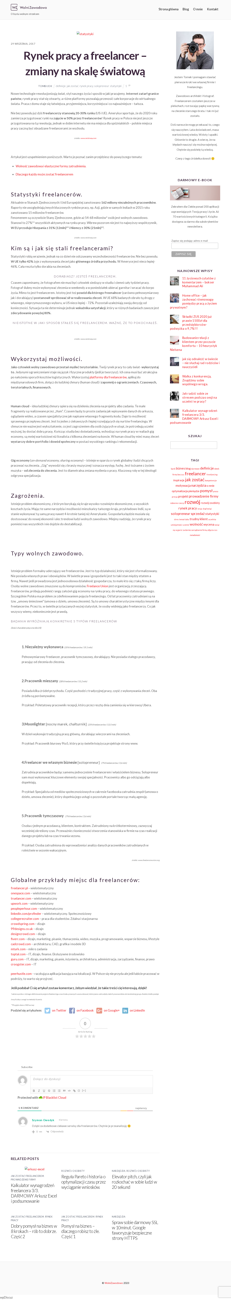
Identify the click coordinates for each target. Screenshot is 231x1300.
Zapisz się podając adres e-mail (189, 240)
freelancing (212, 474)
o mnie (210, 485)
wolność (196, 524)
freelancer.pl (19, 888)
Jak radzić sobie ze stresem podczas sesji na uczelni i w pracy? (199, 397)
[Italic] (39, 1091)
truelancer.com (21, 898)
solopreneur (101, 86)
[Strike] (49, 1091)
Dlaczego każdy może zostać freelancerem (44, 174)
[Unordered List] (59, 1091)
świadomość (195, 535)
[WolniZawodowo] (29, 9)
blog (188, 468)
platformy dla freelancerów (108, 377)
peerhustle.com (21, 974)
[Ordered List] (54, 1091)
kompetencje (211, 480)
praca (215, 491)
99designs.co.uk (22, 929)
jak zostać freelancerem (27, 1176)
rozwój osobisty (72, 1171)
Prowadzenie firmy (23, 1179)
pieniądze (193, 491)
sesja (199, 508)
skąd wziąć (207, 508)
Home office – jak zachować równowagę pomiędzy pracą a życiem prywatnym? (193, 301)
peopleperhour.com (24, 908)
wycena (208, 524)
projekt (183, 496)
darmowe (195, 469)
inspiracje (178, 480)
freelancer (195, 473)
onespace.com (20, 893)
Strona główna (168, 9)
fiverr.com (18, 939)
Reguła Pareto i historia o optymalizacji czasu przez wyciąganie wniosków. (83, 1182)
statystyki (115, 86)
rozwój (192, 502)
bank (173, 469)
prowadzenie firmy (203, 496)
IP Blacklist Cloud (54, 1097)
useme (186, 525)
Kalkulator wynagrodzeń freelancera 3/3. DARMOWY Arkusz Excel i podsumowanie (34, 1193)
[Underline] (44, 1091)
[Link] (74, 1091)
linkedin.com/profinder (26, 913)
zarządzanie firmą (199, 530)
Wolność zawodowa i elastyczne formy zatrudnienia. (51, 166)
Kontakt (212, 9)
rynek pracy (86, 86)
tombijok (45, 86)
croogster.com (21, 964)
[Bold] (33, 1091)
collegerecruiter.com (25, 919)
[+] (84, 1090)
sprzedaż (198, 513)
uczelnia (212, 519)
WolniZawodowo (114, 1283)
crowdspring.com (22, 924)
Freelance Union (97, 586)
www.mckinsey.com (88, 138)
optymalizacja (180, 491)
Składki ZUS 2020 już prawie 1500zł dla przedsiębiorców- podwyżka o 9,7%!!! (191, 322)
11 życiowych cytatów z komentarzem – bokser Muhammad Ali (199, 282)
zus (215, 530)
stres (176, 519)
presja (175, 497)
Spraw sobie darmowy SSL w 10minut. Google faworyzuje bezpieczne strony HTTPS (135, 1230)
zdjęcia (211, 530)
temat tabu (184, 519)
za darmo (187, 530)
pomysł (206, 490)
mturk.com (18, 949)
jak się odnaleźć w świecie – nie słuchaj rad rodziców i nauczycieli (201, 363)
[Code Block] (69, 1091)
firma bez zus (178, 474)
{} (79, 1090)
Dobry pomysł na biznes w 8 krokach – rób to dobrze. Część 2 (34, 1231)
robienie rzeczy (177, 503)
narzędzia (118, 1171)
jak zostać (73, 86)
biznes (180, 468)
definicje (61, 86)
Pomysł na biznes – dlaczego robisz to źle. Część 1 (80, 1231)
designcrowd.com (23, 934)
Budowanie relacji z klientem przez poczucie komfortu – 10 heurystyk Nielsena (193, 344)
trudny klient (199, 519)
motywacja (183, 485)
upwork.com (19, 903)
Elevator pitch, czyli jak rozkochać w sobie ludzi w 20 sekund (134, 1182)
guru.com (17, 959)
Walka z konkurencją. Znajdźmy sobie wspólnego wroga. (197, 380)
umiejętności (176, 525)
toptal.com (18, 954)
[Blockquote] (64, 1091)
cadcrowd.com (21, 944)
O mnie (198, 9)
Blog (186, 9)
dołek (216, 469)
